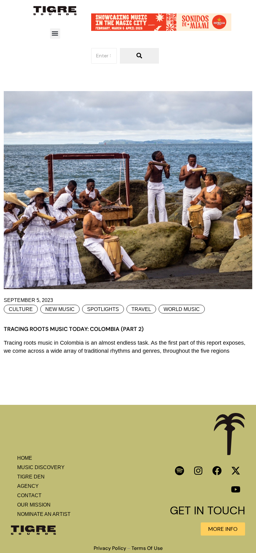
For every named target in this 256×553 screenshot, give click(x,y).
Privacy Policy (110, 548)
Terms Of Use (147, 548)
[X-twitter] (235, 470)
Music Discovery (41, 467)
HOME (24, 458)
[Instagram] (198, 470)
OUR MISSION (34, 504)
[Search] (139, 56)
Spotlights (103, 309)
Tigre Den (31, 476)
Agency (28, 486)
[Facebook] (217, 470)
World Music (182, 309)
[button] (55, 33)
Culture (21, 309)
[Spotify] (179, 470)
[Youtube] (235, 489)
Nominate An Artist (44, 514)
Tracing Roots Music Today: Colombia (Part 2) (74, 329)
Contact (29, 495)
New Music (60, 309)
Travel (141, 309)
